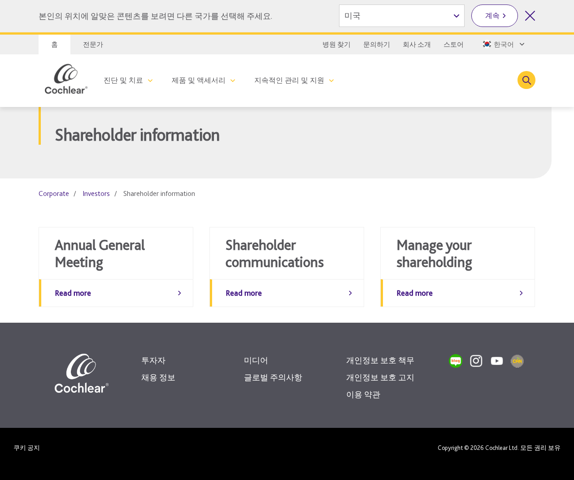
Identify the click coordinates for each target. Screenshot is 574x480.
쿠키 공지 (26, 447)
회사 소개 (417, 44)
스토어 (454, 44)
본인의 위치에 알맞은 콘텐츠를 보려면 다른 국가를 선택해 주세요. (155, 16)
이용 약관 (363, 394)
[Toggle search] (526, 80)
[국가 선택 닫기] (530, 15)
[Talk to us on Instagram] (476, 361)
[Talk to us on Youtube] (497, 361)
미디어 (256, 360)
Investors (96, 193)
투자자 (153, 360)
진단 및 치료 (123, 80)
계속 (492, 15)
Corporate (54, 193)
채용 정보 (158, 377)
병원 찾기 (336, 44)
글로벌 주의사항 (273, 377)
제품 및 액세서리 (199, 80)
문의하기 (376, 44)
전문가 (93, 44)
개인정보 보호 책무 (380, 360)
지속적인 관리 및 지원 (289, 80)
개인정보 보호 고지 (380, 377)
